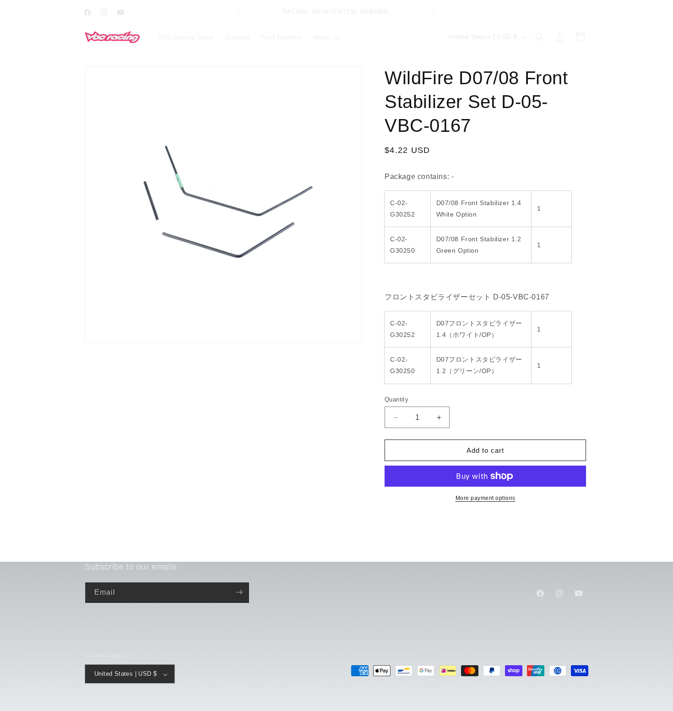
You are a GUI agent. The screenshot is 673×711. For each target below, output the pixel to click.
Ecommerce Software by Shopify (179, 706)
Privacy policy (291, 706)
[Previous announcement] (239, 12)
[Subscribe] (239, 592)
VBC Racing (121, 706)
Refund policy (246, 706)
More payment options (486, 498)
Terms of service (340, 706)
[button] (540, 37)
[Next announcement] (434, 12)
